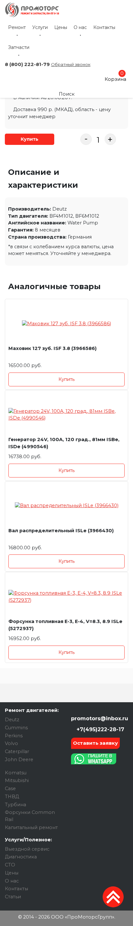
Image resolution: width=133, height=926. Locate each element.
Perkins (14, 736)
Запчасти (18, 47)
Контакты (104, 27)
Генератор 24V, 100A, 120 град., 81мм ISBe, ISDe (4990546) (63, 443)
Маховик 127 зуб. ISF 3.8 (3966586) (52, 348)
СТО (10, 865)
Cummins (16, 728)
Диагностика (21, 857)
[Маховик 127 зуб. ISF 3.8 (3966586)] (66, 323)
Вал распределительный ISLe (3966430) (61, 531)
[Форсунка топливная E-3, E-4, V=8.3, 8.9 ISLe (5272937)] (66, 596)
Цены (60, 27)
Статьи (13, 897)
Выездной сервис (27, 849)
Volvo (11, 743)
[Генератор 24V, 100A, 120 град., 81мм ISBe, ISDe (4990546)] (66, 414)
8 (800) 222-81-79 (27, 64)
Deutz (12, 720)
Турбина (15, 805)
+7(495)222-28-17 (99, 729)
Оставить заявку (95, 743)
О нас (80, 27)
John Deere (19, 759)
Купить (29, 139)
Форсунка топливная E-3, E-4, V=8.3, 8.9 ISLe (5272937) (65, 625)
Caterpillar (17, 751)
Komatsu (15, 773)
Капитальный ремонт (31, 827)
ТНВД (12, 796)
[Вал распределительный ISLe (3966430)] (66, 506)
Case (10, 788)
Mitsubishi (17, 780)
